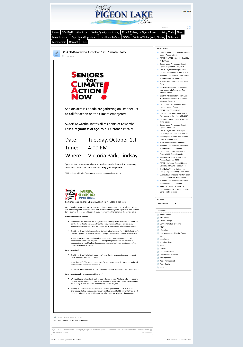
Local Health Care (110, 37)
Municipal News (166, 242)
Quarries (163, 248)
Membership (59, 42)
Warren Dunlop (69, 317)
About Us (81, 32)
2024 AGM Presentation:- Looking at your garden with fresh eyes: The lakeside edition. (78, 331)
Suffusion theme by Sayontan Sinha (179, 340)
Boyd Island (164, 218)
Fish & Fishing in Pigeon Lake (139, 32)
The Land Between (167, 252)
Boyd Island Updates (83, 37)
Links (83, 42)
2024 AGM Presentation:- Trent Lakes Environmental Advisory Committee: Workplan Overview (174, 98)
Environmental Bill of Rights (170, 224)
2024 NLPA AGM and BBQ (170, 110)
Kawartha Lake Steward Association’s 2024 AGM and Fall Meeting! (130, 331)
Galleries (173, 37)
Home (55, 32)
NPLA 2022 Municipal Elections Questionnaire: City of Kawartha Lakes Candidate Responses (174, 189)
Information (164, 230)
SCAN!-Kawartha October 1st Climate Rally (94, 52)
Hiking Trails (167, 32)
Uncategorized (70, 56)
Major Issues (59, 37)
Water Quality (165, 264)
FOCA (126, 37)
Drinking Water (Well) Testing (148, 37)
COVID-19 (68, 32)
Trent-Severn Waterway (169, 255)
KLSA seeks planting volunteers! (172, 143)
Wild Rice (163, 267)
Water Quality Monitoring (105, 32)
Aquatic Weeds (165, 214)
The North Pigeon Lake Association (69, 340)
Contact (73, 42)
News (180, 32)
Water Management (167, 261)
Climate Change (166, 221)
